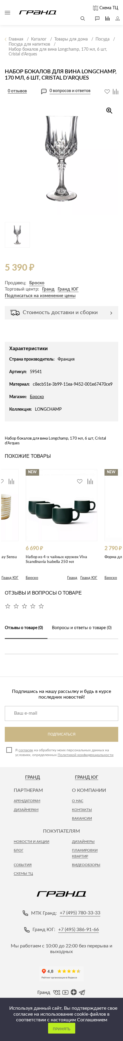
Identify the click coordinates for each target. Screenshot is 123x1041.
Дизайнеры (83, 841)
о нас (77, 801)
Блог (18, 850)
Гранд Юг (86, 777)
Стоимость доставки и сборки (60, 312)
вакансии (82, 818)
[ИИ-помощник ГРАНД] (94, 18)
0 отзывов (17, 91)
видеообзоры (86, 865)
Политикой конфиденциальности (85, 755)
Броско (36, 283)
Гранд (48, 289)
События (23, 865)
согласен (26, 750)
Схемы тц (23, 873)
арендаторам (27, 801)
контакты (82, 810)
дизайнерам (26, 810)
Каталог (7, 12)
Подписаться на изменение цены (40, 296)
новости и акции (31, 841)
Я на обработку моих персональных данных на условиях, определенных (64, 752)
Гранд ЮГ (68, 289)
